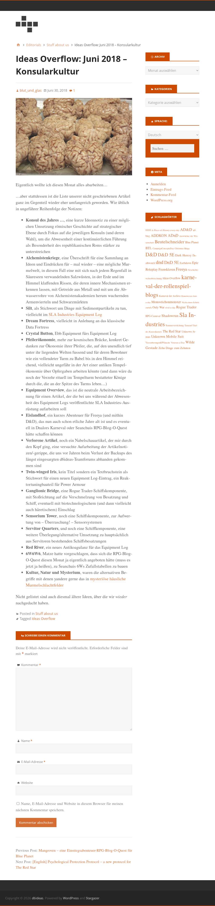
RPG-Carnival (153, 316)
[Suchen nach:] (172, 148)
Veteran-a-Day (178, 342)
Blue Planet (192, 242)
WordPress (71, 898)
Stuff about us (46, 613)
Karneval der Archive (170, 295)
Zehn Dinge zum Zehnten (174, 348)
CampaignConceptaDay (163, 248)
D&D (151, 254)
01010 (148, 230)
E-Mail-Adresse (33, 762)
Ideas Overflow (43, 618)
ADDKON (159, 235)
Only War (158, 307)
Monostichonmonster (166, 301)
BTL (149, 248)
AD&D (186, 229)
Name (26, 741)
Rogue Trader (186, 307)
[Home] (18, 44)
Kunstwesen (186, 296)
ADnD (173, 235)
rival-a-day (170, 307)
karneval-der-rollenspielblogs (171, 286)
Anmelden (158, 183)
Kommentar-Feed (163, 194)
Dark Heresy (183, 255)
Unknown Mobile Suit (167, 336)
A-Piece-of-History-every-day (165, 230)
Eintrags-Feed (161, 189)
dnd (159, 261)
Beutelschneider (169, 242)
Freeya (181, 269)
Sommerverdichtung (175, 325)
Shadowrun (169, 315)
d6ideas (37, 898)
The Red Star (172, 331)
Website (27, 783)
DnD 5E (171, 262)
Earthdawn (185, 263)
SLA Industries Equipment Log (75, 314)
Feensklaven (167, 269)
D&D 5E (166, 255)
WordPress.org (162, 200)
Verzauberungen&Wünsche (158, 342)
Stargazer (92, 898)
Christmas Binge (182, 248)
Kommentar (31, 665)
